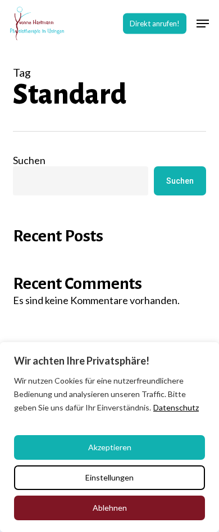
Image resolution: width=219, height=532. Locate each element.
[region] (109, 437)
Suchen (29, 160)
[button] (203, 23)
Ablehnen (110, 507)
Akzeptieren (109, 447)
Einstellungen (109, 477)
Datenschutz (176, 407)
